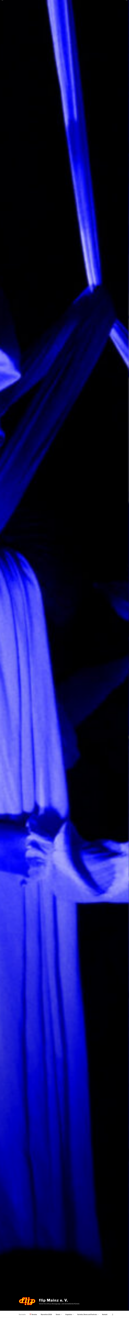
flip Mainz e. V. (53, 1300)
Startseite (22, 1314)
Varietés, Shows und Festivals (87, 1314)
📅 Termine (33, 1314)
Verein (58, 1314)
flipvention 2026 (46, 1314)
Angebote (68, 1314)
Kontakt (104, 1314)
